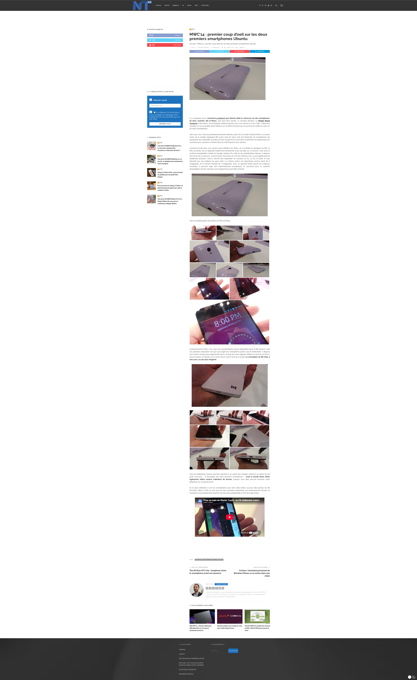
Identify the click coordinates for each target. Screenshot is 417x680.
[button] (412, 677)
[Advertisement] (41, 18)
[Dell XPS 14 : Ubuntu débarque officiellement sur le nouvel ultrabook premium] (202, 616)
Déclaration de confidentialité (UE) (191, 658)
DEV (196, 5)
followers (178, 35)
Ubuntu (242, 47)
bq (225, 47)
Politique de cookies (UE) (187, 669)
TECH (189, 5)
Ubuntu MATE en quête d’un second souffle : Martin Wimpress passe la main (257, 628)
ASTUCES (205, 5)
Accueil (192, 44)
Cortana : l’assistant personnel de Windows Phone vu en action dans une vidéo (252, 573)
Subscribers (177, 45)
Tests (192, 29)
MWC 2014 (230, 47)
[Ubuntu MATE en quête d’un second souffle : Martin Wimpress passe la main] (257, 616)
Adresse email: (160, 100)
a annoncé (220, 118)
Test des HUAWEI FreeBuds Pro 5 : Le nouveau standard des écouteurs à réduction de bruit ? (169, 148)
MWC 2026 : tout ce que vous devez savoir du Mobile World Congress (191, 664)
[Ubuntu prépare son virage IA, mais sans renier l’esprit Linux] (229, 616)
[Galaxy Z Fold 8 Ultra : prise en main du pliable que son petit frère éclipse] (151, 172)
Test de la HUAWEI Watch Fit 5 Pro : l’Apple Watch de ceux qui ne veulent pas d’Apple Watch (169, 201)
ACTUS (158, 5)
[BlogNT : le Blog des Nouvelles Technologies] (142, 5)
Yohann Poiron (203, 47)
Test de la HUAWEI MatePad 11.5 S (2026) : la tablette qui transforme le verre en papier (170, 161)
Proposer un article (186, 674)
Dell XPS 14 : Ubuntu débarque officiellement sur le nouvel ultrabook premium (200, 628)
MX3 (236, 47)
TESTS (167, 5)
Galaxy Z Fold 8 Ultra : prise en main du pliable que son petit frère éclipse (170, 175)
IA (183, 5)
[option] (202, 620)
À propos (182, 649)
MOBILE (176, 5)
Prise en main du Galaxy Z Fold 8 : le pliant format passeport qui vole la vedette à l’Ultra (170, 188)
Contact (182, 654)
